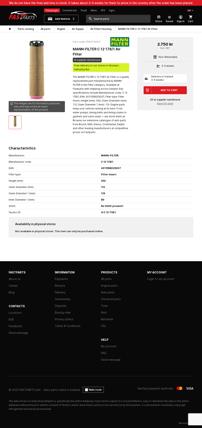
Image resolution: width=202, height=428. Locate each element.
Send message (18, 332)
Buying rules (63, 312)
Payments (61, 279)
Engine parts (109, 285)
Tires (104, 305)
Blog (12, 292)
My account (109, 346)
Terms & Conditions (67, 326)
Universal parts (111, 299)
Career (13, 285)
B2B (11, 319)
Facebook (15, 326)
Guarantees (62, 299)
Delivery (60, 292)
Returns (60, 285)
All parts (106, 279)
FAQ (103, 353)
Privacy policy (64, 319)
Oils (103, 326)
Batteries (107, 319)
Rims (104, 312)
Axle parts (107, 292)
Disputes (60, 305)
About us (15, 279)
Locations (15, 312)
